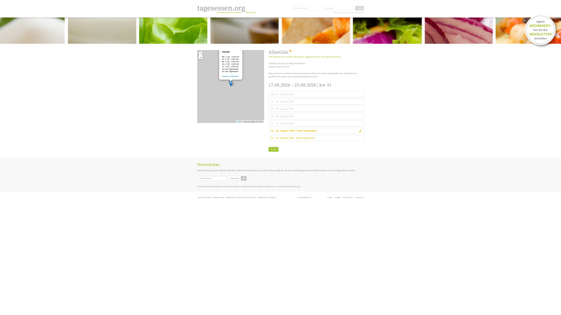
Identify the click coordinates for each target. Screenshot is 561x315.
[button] (296, 130)
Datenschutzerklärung (291, 186)
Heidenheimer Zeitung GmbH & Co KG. (241, 197)
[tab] (316, 94)
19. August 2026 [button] (285, 109)
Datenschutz (348, 197)
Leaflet (239, 121)
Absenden (235, 178)
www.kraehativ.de (304, 197)
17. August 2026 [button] (285, 94)
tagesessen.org (218, 197)
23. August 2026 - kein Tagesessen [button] (295, 138)
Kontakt (338, 197)
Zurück (273, 149)
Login (359, 8)
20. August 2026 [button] (285, 116)
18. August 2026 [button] (285, 101)
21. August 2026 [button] (285, 123)
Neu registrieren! (357, 12)
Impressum (359, 197)
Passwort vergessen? (341, 12)
